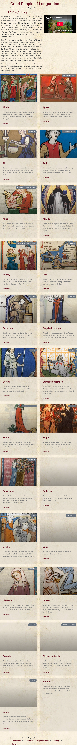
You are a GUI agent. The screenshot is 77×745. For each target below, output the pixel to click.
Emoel (6, 712)
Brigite (46, 437)
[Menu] (63, 5)
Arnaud (46, 219)
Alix (5, 163)
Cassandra (8, 491)
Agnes (46, 107)
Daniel (46, 547)
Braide (6, 437)
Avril (45, 274)
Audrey (6, 274)
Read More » (7, 123)
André (46, 163)
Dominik (7, 656)
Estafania (47, 681)
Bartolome (8, 328)
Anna (5, 219)
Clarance (7, 600)
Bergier (6, 381)
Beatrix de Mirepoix (52, 328)
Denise (46, 600)
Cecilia (6, 547)
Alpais (6, 107)
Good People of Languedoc (34, 3)
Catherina (47, 491)
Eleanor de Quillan (52, 656)
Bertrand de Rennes (53, 381)
